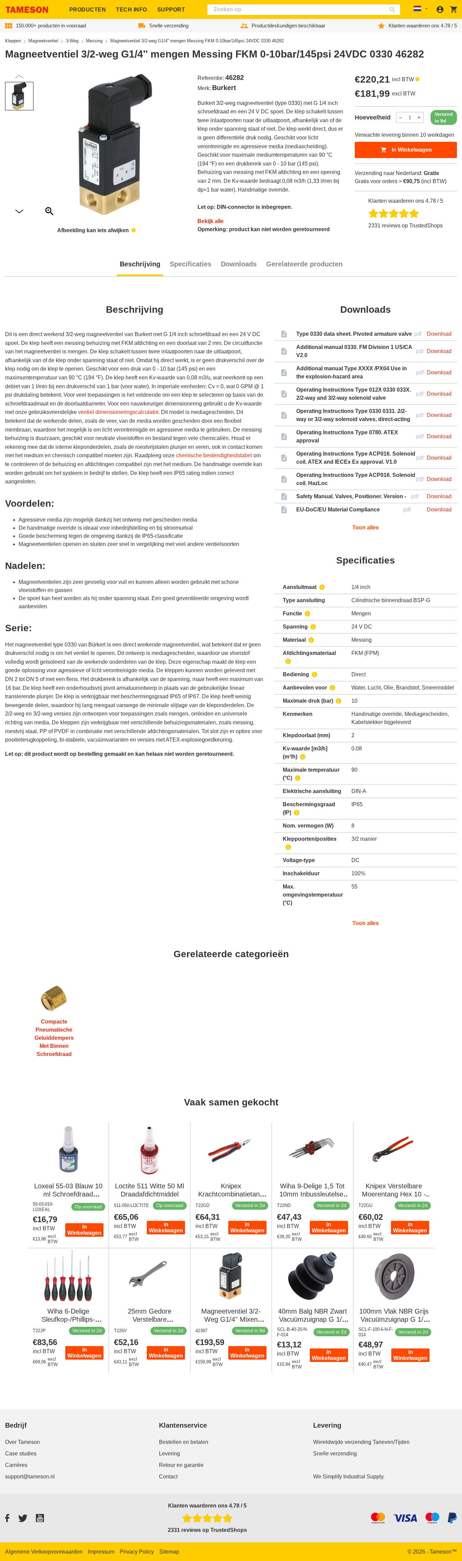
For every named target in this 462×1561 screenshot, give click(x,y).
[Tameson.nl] (27, 9)
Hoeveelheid (373, 117)
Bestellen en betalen (183, 1442)
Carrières (16, 1465)
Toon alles (365, 527)
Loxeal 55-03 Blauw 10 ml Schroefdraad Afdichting (68, 1194)
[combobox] (303, 9)
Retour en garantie (181, 1465)
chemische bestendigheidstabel (214, 455)
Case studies (21, 1453)
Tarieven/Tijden (391, 1442)
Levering (169, 1453)
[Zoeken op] (394, 9)
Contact (168, 1476)
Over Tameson (22, 1442)
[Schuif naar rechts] (19, 77)
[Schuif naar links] (19, 212)
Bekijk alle (211, 221)
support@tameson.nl (30, 1476)
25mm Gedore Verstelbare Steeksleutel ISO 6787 (149, 1319)
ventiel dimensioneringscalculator (118, 412)
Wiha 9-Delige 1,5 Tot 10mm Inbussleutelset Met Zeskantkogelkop (312, 1194)
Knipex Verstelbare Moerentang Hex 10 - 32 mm (394, 1194)
